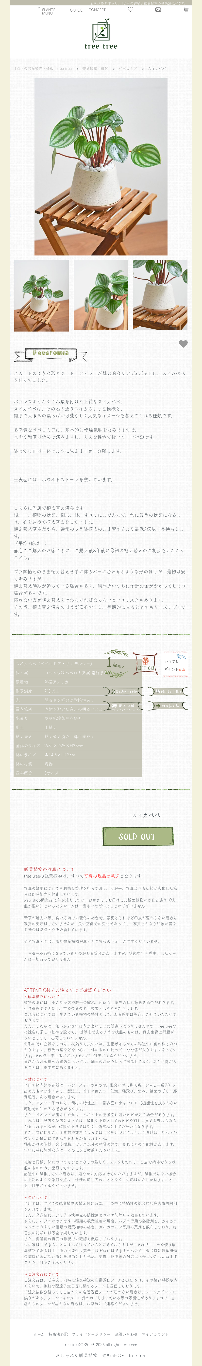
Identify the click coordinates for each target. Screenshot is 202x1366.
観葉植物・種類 (95, 68)
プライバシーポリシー (91, 1334)
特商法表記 (58, 1334)
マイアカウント (155, 1334)
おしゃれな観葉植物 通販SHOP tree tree (101, 1355)
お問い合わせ (126, 1334)
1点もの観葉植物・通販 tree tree (43, 68)
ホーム (39, 1334)
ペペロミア (128, 68)
